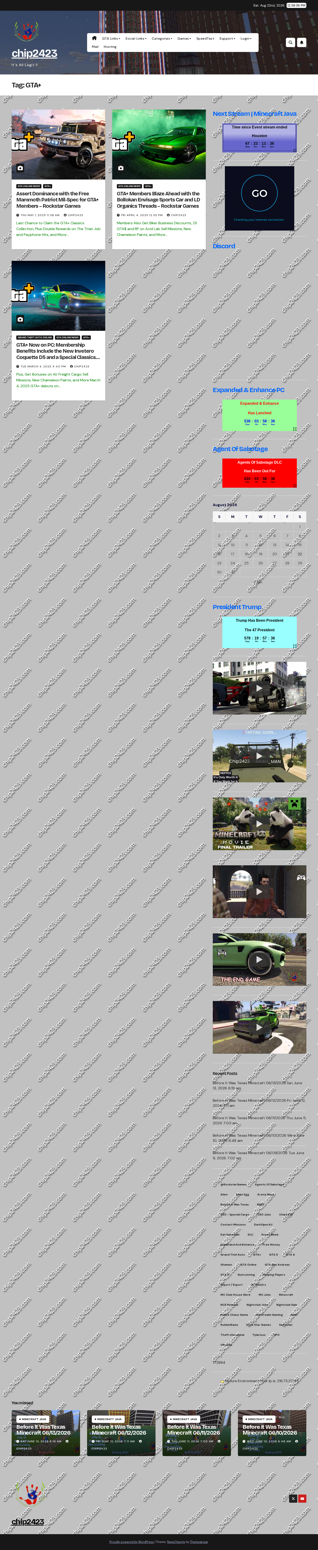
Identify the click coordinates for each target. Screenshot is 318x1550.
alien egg (242, 1194)
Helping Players (274, 1275)
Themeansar (199, 1542)
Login (245, 38)
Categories (161, 38)
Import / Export (231, 1285)
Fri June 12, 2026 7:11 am (115, 1441)
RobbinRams (229, 1325)
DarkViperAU (263, 1224)
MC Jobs (265, 1295)
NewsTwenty (176, 1542)
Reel (294, 1315)
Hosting (110, 47)
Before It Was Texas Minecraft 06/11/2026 (249, 1117)
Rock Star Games (258, 1325)
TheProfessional (232, 1335)
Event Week (269, 1234)
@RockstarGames (233, 1184)
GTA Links (110, 38)
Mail (95, 47)
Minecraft (286, 1295)
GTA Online (248, 1265)
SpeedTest (205, 38)
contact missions (233, 1224)
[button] (290, 42)
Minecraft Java (34, 1419)
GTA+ (47, 186)
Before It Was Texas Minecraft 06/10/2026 (249, 1135)
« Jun (258, 582)
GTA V (224, 1275)
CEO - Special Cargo (234, 1214)
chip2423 (34, 53)
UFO (277, 1335)
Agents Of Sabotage (269, 1184)
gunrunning (246, 1275)
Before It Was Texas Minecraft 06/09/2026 (250, 1152)
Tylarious (259, 1335)
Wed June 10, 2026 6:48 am (269, 1441)
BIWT (260, 1204)
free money (271, 1244)
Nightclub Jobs (257, 1305)
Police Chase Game (234, 1315)
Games (183, 38)
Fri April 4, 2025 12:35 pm (142, 215)
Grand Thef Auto (232, 1255)
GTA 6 (290, 1255)
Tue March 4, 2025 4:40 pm (43, 366)
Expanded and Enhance (237, 1244)
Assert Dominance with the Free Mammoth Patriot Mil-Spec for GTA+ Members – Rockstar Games (57, 200)
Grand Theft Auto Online (35, 337)
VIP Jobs (226, 1345)
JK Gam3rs (258, 1285)
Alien (224, 1194)
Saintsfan (285, 1325)
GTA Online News (29, 186)
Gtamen (226, 1265)
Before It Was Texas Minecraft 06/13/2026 (249, 1083)
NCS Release (229, 1305)
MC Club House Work (235, 1295)
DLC (250, 1234)
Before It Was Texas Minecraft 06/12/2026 (249, 1100)
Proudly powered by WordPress (131, 1542)
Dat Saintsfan (230, 1234)
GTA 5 (273, 1255)
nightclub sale (286, 1305)
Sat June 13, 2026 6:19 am (41, 1441)
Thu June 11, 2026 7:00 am (192, 1441)
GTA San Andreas (277, 1265)
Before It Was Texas (234, 1204)
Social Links (134, 38)
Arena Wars (265, 1194)
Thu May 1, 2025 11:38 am (40, 215)
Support (226, 38)
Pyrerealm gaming (269, 1315)
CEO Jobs (264, 1214)
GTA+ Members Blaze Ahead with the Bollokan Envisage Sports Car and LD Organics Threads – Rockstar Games (158, 200)
